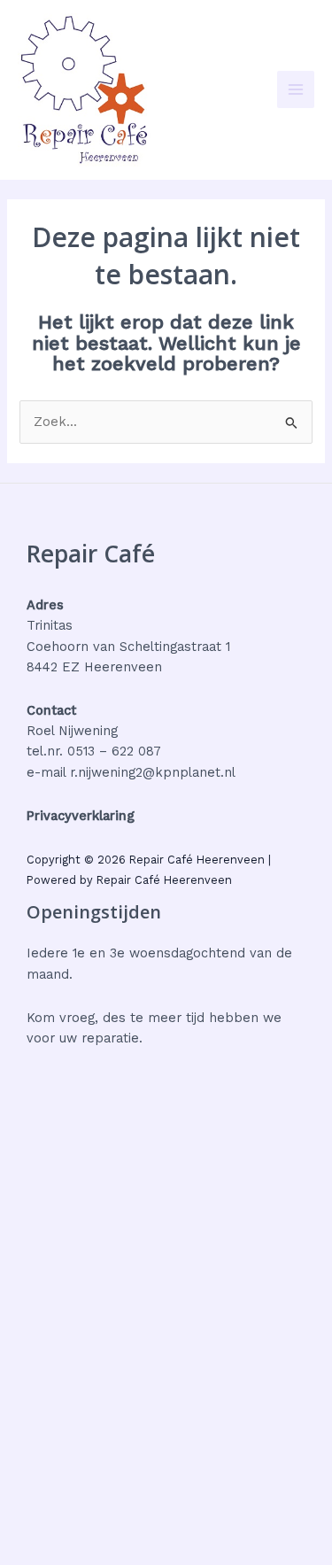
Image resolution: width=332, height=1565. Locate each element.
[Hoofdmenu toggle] (295, 89)
